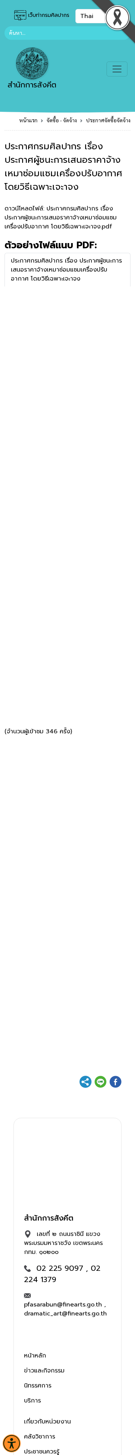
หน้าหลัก (35, 1355)
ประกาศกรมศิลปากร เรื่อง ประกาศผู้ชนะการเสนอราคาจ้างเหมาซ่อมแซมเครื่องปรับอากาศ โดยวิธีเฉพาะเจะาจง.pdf (60, 217)
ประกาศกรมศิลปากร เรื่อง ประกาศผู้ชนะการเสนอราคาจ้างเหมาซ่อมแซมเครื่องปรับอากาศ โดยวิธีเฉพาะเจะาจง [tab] (66, 269)
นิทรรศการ (37, 1385)
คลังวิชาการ (39, 1436)
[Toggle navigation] (117, 69)
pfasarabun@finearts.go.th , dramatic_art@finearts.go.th (65, 1309)
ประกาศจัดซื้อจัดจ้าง (108, 120)
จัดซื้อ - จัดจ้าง (61, 120)
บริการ (32, 1400)
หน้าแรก (28, 120)
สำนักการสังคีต (32, 84)
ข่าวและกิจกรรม (44, 1370)
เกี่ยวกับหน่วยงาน (47, 1421)
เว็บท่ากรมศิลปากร (47, 15)
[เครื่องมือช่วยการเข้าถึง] (12, 1443)
